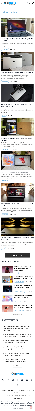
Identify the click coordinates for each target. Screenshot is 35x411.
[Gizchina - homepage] (10, 3)
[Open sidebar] (2, 3)
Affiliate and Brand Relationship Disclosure (18, 395)
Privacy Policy (21, 390)
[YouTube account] (22, 380)
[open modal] (33, 3)
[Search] (28, 3)
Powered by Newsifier (17, 408)
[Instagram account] (13, 380)
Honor (17, 302)
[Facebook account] (8, 380)
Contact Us (11, 390)
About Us (3, 390)
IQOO (3, 248)
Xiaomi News (19, 281)
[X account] (3, 380)
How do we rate (18, 398)
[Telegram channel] (17, 385)
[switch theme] (30, 3)
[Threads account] (32, 380)
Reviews (5, 49)
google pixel (19, 310)
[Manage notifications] (31, 407)
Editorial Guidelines (18, 393)
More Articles (17, 255)
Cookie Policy (30, 390)
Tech (4, 115)
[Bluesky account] (27, 380)
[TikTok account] (17, 380)
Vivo (16, 273)
